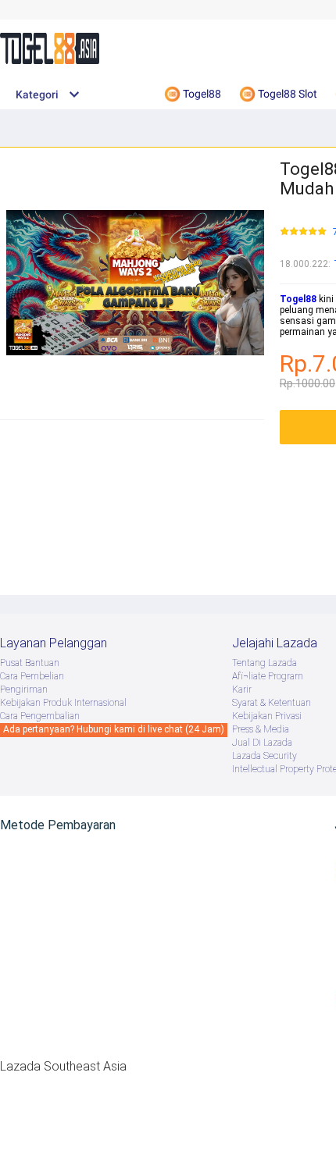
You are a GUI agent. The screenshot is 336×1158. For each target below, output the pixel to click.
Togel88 (298, 299)
